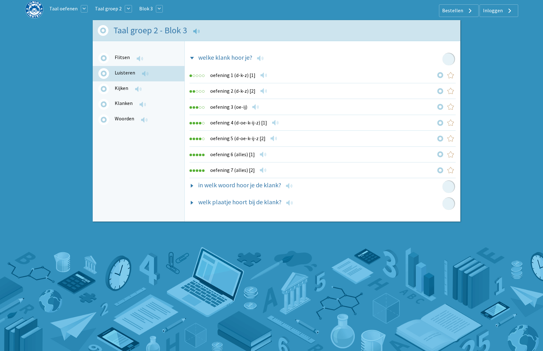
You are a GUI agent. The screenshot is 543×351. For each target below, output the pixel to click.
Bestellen (453, 10)
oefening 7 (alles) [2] (232, 170)
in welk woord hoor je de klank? (239, 185)
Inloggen (493, 10)
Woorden (124, 118)
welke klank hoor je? (225, 57)
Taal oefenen (63, 8)
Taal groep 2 (108, 8)
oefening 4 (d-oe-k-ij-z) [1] (238, 122)
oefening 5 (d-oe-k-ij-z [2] (238, 138)
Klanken (124, 103)
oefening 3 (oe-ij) (228, 107)
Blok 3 (146, 8)
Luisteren (125, 72)
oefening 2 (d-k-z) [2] (232, 91)
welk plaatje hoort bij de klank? (240, 202)
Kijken (121, 88)
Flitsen (122, 57)
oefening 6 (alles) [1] (232, 154)
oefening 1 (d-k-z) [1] (232, 75)
